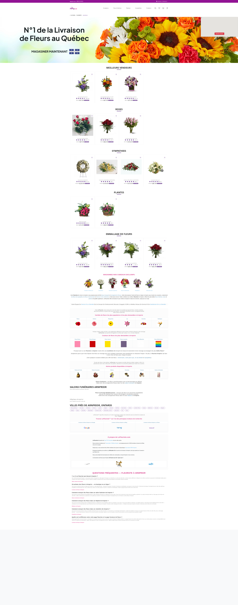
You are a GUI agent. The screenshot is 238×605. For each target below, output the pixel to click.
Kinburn (94, 407)
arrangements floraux (116, 295)
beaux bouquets (105, 295)
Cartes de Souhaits (159, 370)
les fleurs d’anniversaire (89, 297)
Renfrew (117, 407)
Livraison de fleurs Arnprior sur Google (86, 422)
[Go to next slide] (162, 170)
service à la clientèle (87, 304)
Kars (122, 410)
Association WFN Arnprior (131, 447)
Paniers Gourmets (95, 370)
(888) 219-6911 (80, 1)
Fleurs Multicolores (158, 339)
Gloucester (116, 410)
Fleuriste (79, 15)
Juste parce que (129, 357)
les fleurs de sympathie (77, 297)
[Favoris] (159, 8)
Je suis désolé (139, 357)
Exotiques (160, 318)
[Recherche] (155, 8)
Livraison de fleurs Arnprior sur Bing (119, 422)
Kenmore (88, 407)
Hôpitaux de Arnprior (76, 506)
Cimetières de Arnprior (76, 514)
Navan (77, 410)
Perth (127, 410)
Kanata (144, 407)
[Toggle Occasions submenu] (108, 8)
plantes (90, 298)
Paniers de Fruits (78, 370)
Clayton (105, 407)
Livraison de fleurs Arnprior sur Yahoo (152, 422)
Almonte (111, 407)
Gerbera (94, 318)
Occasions (105, 8)
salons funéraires (130, 383)
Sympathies (138, 8)
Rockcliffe (83, 410)
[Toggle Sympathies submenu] (141, 8)
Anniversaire (121, 357)
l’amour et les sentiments (103, 297)
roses (164, 297)
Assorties (144, 318)
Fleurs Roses (77, 339)
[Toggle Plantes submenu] (130, 8)
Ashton (130, 407)
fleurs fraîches (158, 297)
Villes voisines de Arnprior (77, 481)
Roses (78, 318)
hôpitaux (129, 395)
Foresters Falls (98, 410)
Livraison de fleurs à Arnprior (78, 489)
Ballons (112, 370)
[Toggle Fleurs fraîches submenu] (121, 8)
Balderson (150, 407)
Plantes (128, 8)
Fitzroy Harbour (74, 407)
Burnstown (124, 407)
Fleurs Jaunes (108, 339)
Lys (127, 318)
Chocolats (127, 370)
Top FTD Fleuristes (108, 440)
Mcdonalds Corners (108, 410)
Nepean (162, 407)
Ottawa (72, 410)
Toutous (142, 370)
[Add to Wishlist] (92, 74)
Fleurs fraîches (117, 8)
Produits (148, 8)
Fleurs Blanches (140, 339)
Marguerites (110, 318)
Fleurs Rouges (92, 339)
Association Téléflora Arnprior (112, 443)
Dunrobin (82, 407)
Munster (156, 407)
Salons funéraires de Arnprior (78, 497)
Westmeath (90, 410)
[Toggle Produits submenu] (151, 8)
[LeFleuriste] (73, 8)
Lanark (100, 407)
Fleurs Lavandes (123, 339)
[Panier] (163, 8)
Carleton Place (137, 407)
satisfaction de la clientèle (158, 304)
